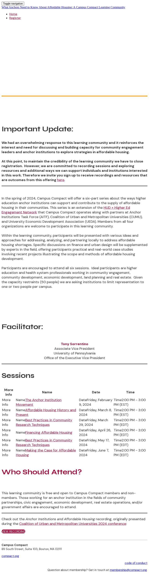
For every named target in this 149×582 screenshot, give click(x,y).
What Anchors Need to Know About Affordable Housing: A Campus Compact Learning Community (63, 7)
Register (15, 18)
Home (13, 14)
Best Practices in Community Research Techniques (44, 422)
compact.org (10, 556)
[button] (13, 531)
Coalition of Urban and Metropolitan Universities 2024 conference (72, 523)
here (60, 180)
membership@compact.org (128, 570)
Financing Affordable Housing (48, 432)
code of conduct (136, 563)
